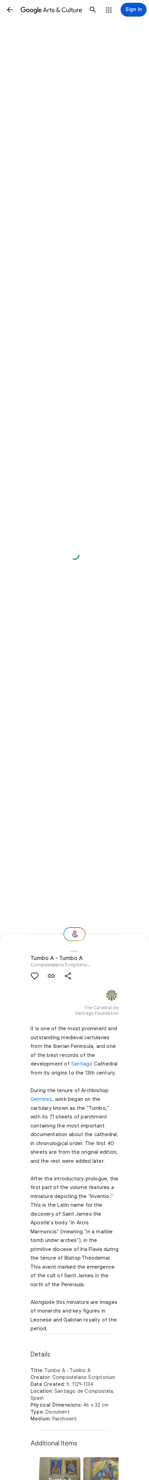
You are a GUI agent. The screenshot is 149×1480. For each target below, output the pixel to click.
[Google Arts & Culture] (51, 9)
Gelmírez (41, 1099)
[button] (9, 9)
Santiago (82, 1064)
